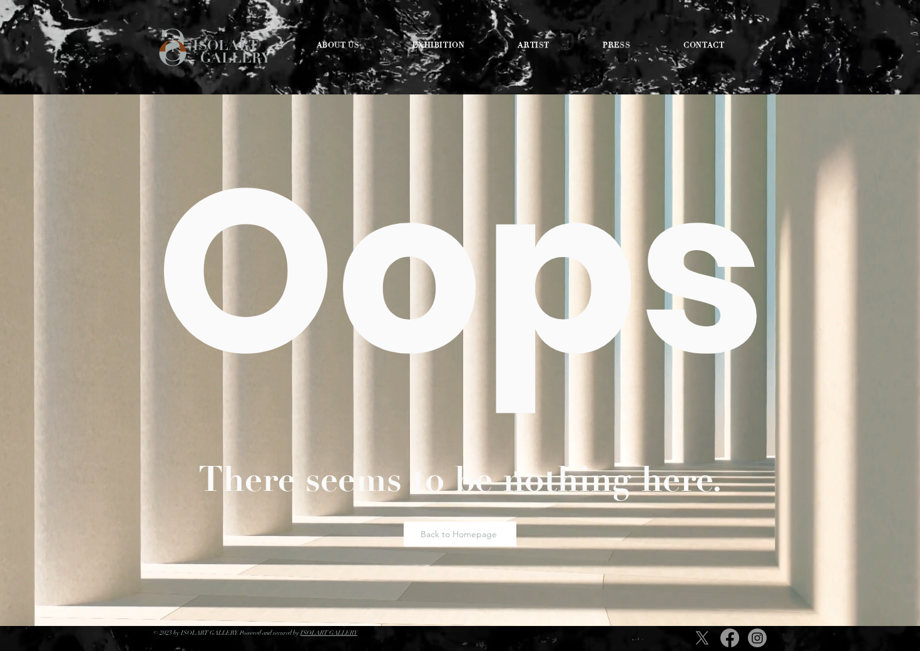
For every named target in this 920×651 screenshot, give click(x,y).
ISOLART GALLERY (231, 51)
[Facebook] (729, 637)
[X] (702, 637)
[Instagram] (757, 637)
